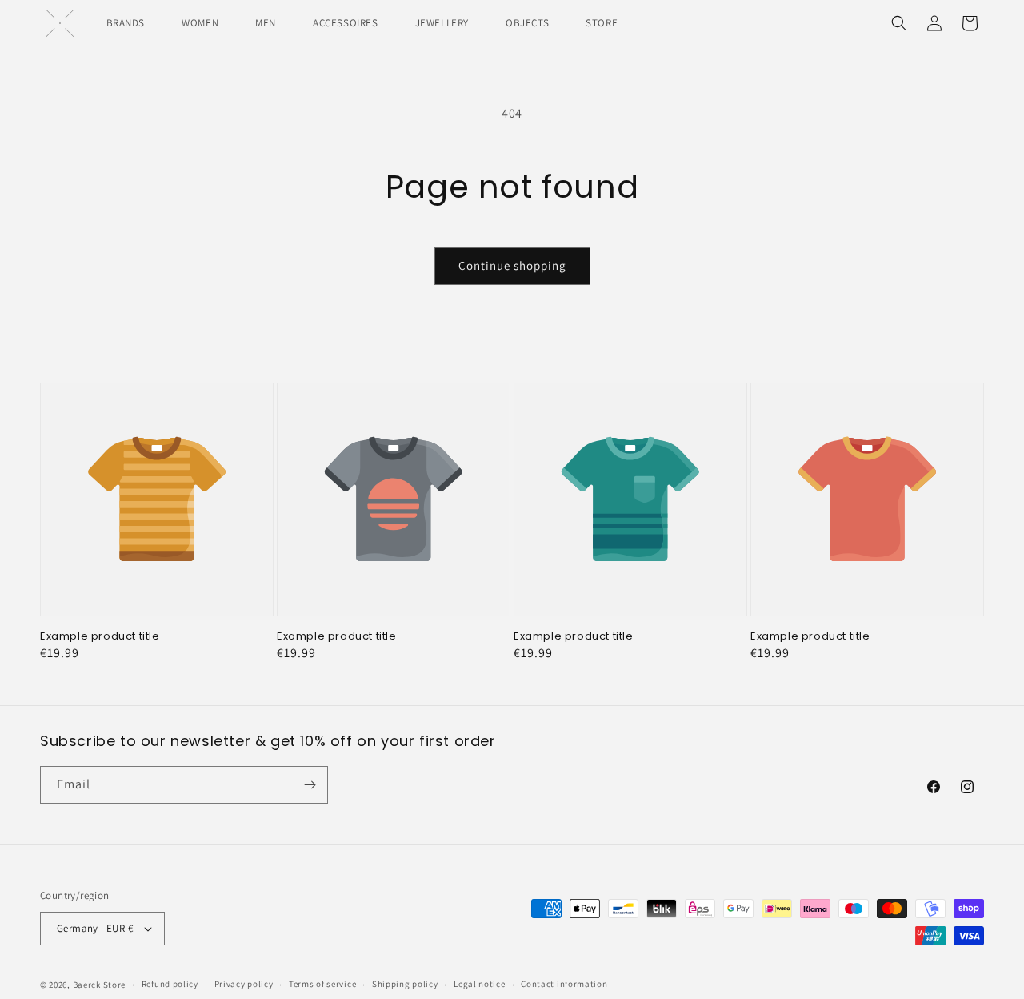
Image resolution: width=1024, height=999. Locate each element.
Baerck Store (99, 984)
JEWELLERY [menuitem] (442, 23)
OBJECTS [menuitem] (527, 23)
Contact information (564, 983)
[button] (899, 23)
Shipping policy (405, 983)
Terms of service (322, 983)
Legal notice (479, 983)
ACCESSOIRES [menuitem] (345, 23)
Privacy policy (244, 983)
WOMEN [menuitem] (200, 23)
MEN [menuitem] (265, 23)
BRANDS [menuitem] (126, 23)
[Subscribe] (309, 785)
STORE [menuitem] (602, 23)
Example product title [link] (100, 637)
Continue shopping (512, 265)
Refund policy (170, 983)
